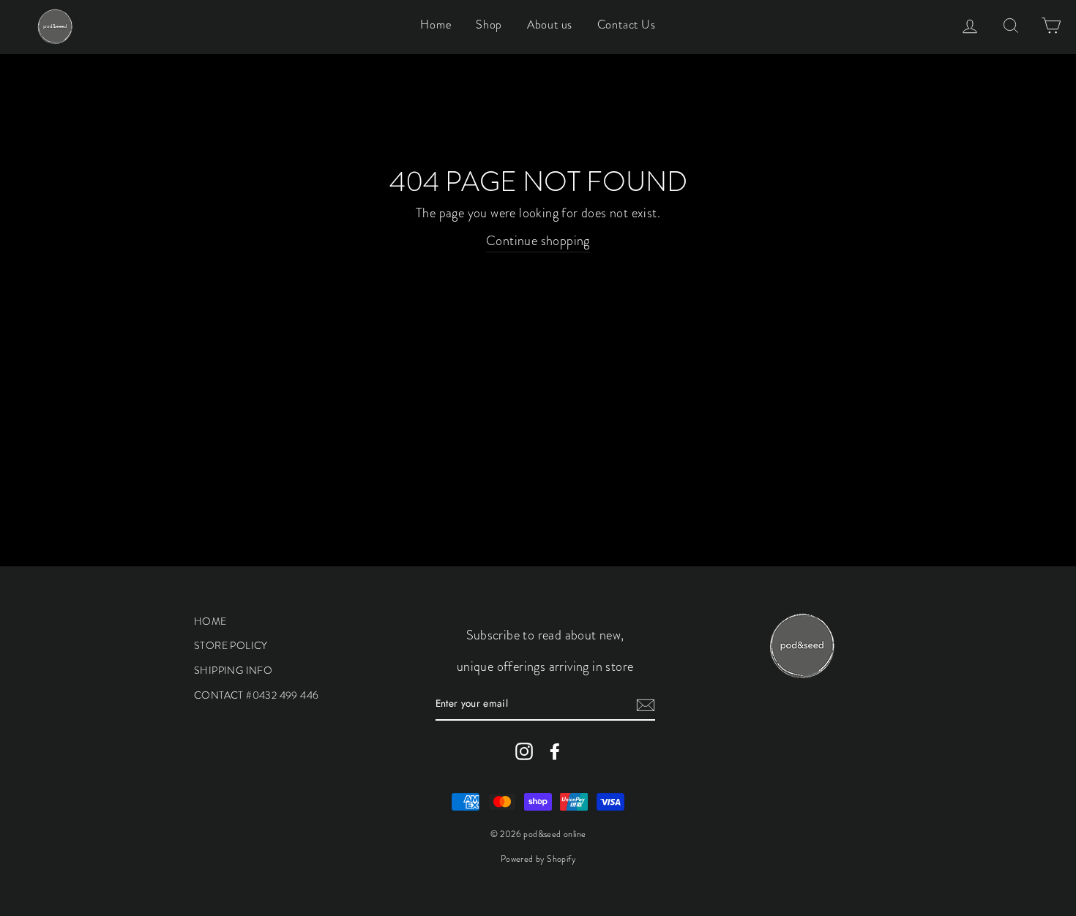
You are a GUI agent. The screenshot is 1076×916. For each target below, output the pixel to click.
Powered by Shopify (538, 859)
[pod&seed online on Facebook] (555, 751)
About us (549, 24)
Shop (489, 24)
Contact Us (626, 24)
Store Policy (231, 645)
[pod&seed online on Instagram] (524, 751)
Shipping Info (233, 670)
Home (435, 24)
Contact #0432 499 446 (256, 695)
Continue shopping (538, 240)
